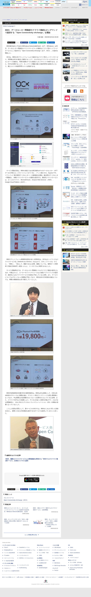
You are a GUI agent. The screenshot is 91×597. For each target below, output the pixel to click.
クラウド (57, 7)
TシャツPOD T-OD (44, 552)
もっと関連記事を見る (31, 534)
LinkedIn (52, 42)
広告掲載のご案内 (29, 577)
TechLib (56, 570)
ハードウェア (65, 7)
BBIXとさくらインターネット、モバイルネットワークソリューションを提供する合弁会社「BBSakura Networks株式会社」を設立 (16, 509)
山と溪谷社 (39, 558)
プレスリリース (9, 498)
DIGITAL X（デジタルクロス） (26, 558)
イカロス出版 (56, 545)
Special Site (69, 48)
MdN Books (57, 563)
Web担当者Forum (8, 550)
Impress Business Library (25, 552)
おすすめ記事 (70, 250)
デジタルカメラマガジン (10, 565)
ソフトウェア (74, 7)
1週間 (78, 22)
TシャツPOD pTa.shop (76, 562)
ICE (69, 545)
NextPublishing (23, 567)
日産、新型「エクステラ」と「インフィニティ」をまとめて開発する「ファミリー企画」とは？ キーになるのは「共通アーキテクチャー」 (76, 244)
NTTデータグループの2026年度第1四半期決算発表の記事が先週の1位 (79, 125)
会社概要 (60, 577)
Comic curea (73, 550)
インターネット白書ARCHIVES (11, 570)
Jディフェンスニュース (60, 550)
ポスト (12, 42)
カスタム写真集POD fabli (76, 565)
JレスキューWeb (58, 555)
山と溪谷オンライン (43, 560)
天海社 (71, 547)
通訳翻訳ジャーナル (59, 552)
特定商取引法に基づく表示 (82, 577)
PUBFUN (70, 555)
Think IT (6, 547)
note (43, 42)
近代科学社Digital (43, 567)
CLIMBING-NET (42, 563)
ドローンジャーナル (9, 558)
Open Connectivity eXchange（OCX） (16, 500)
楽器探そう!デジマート (44, 550)
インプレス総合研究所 (9, 552)
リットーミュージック (44, 547)
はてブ (34, 42)
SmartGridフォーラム (24, 547)
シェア (25, 42)
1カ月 (85, 22)
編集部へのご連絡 (40, 577)
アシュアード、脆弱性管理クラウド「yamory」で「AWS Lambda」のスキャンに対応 (79, 159)
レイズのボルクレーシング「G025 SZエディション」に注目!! (79, 65)
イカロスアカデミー (59, 558)
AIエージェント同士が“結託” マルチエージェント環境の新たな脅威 (79, 138)
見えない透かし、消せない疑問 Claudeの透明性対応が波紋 (79, 267)
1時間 (65, 22)
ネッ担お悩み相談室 (9, 560)
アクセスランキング (71, 20)
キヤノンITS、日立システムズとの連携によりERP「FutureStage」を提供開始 (79, 145)
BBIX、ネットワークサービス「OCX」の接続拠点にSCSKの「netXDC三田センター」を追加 (51, 523)
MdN (54, 560)
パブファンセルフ (74, 557)
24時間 (72, 22)
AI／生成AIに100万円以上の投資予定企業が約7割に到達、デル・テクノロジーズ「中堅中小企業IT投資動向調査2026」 (79, 174)
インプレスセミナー (24, 555)
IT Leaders (6, 555)
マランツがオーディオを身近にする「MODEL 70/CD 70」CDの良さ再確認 (79, 59)
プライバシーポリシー (51, 577)
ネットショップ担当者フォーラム (27, 550)
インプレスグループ (69, 577)
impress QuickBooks (75, 552)
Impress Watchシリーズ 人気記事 (75, 222)
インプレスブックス (24, 565)
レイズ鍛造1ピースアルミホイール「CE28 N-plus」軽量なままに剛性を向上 (79, 72)
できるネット (7, 568)
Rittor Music (40, 545)
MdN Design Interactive (60, 565)
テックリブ (55, 568)
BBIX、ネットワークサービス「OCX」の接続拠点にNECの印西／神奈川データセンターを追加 (16, 521)
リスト (17, 42)
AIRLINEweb (57, 547)
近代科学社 (39, 565)
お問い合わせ (20, 577)
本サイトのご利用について (8, 577)
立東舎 (40, 555)
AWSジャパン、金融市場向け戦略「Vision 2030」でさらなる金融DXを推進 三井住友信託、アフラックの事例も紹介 (76, 35)
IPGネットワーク (72, 560)
